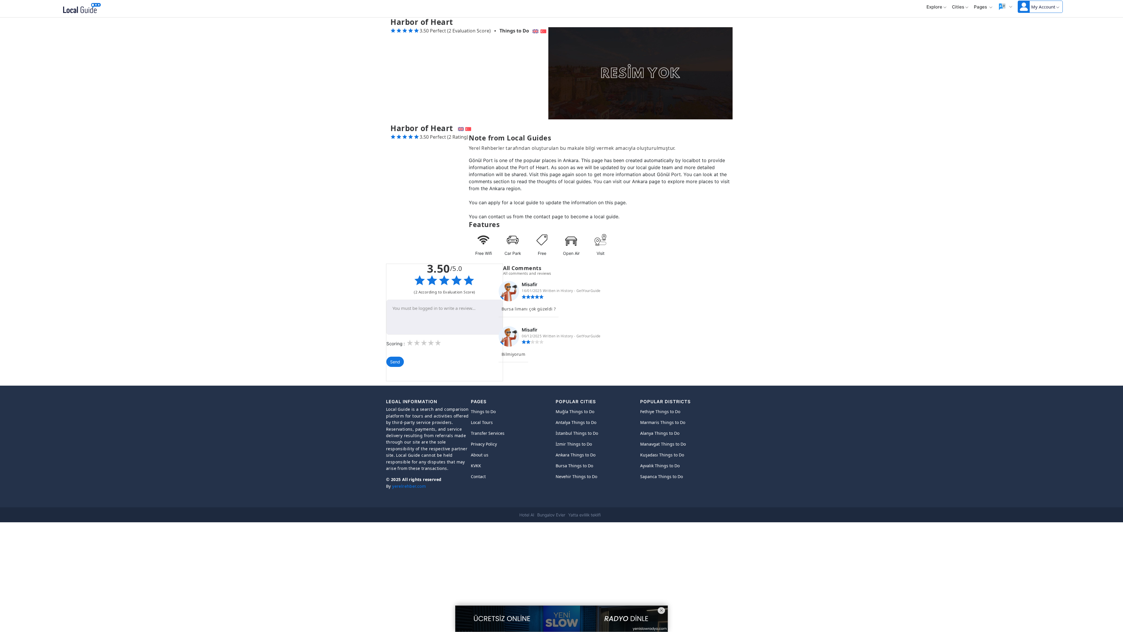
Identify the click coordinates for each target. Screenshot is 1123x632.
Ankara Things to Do (575, 455)
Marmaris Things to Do (662, 422)
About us (479, 455)
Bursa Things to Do (574, 465)
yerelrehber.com (409, 486)
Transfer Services (487, 433)
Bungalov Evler (551, 514)
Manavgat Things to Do (663, 444)
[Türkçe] (544, 31)
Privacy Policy (484, 444)
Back (114, 8)
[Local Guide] (80, 8)
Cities (958, 7)
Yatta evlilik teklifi (584, 514)
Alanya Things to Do (659, 433)
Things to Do (514, 31)
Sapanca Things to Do (661, 476)
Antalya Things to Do (576, 422)
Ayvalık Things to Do (660, 465)
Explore (934, 7)
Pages (981, 7)
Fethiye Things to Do (660, 411)
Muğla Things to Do (575, 411)
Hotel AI (526, 514)
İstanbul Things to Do (577, 433)
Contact (478, 476)
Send (395, 361)
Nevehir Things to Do (576, 476)
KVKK (476, 465)
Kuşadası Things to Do (662, 455)
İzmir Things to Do (574, 444)
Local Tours (482, 422)
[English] (535, 31)
